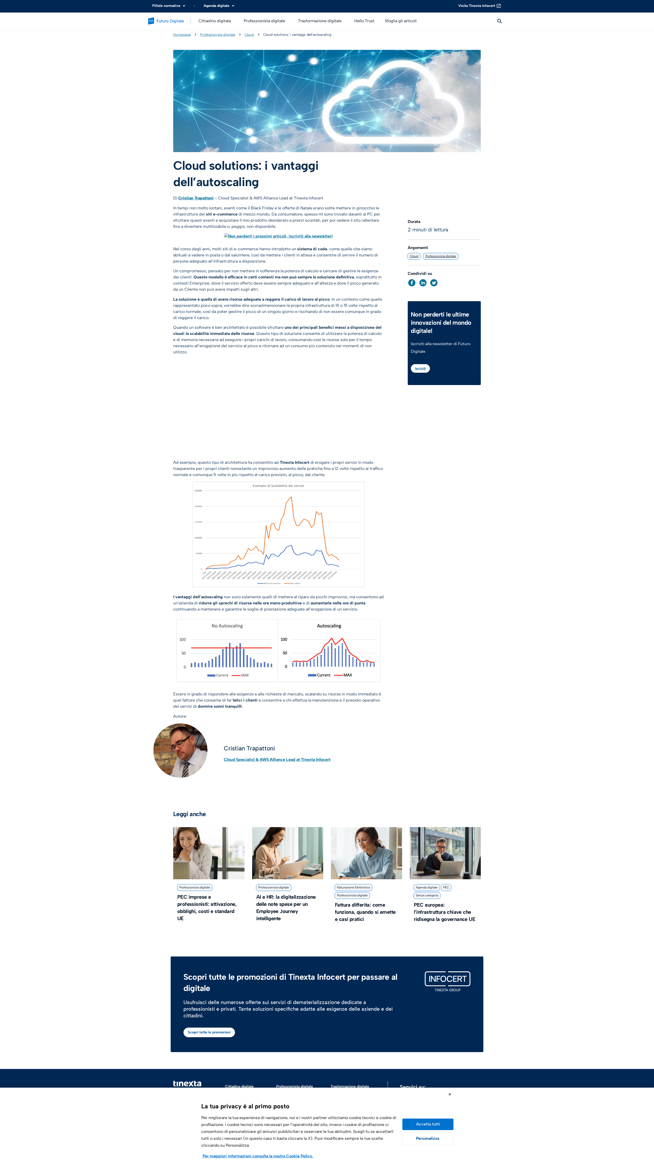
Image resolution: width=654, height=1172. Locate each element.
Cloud (249, 34)
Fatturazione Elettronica (353, 887)
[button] (412, 283)
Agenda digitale (427, 887)
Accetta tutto (427, 1124)
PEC (446, 887)
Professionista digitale (217, 34)
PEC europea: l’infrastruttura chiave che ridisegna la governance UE (444, 912)
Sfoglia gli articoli (401, 20)
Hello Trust (364, 20)
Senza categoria (427, 895)
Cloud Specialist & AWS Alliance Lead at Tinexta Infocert (277, 759)
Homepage (182, 34)
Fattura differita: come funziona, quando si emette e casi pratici (365, 912)
